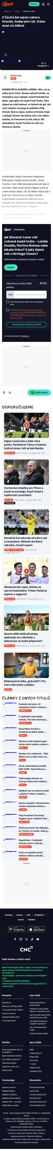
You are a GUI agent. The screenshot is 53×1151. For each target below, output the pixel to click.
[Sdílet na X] (10, 393)
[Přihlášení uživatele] (43, 4)
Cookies (41, 1133)
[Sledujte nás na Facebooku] (15, 939)
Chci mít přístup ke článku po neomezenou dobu (26, 303)
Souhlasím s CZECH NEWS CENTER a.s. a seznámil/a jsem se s (28, 314)
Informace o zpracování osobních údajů (22, 1133)
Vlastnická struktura (34, 1136)
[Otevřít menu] (48, 4)
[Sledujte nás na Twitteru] (26, 939)
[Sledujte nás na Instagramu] (21, 939)
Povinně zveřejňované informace (26, 1142)
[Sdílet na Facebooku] (4, 393)
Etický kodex (45, 1139)
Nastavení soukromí (18, 1136)
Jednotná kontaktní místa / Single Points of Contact (20, 1139)
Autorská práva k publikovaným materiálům (26, 1127)
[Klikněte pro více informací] (5, 54)
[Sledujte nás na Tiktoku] (32, 939)
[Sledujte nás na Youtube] (38, 939)
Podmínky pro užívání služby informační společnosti (26, 1130)
